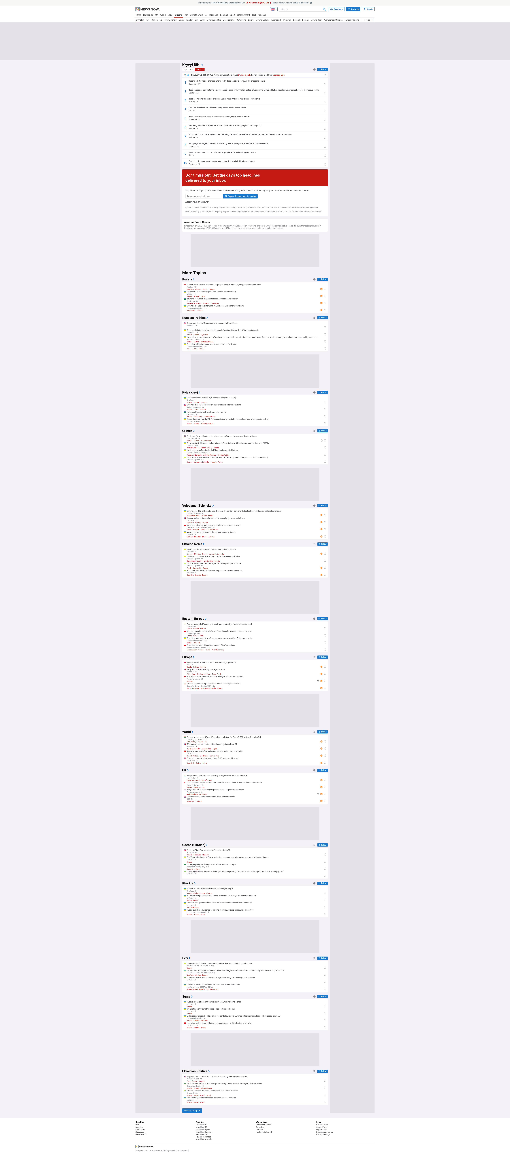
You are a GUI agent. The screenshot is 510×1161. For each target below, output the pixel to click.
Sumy (202, 20)
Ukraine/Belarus (262, 20)
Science (262, 15)
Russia (189, 335)
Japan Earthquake (193, 749)
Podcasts (204, 1020)
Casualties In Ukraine (194, 561)
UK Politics (203, 794)
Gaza (170, 15)
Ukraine (178, 15)
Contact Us (140, 1130)
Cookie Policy (321, 1127)
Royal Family (217, 674)
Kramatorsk (276, 20)
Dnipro (251, 20)
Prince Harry (191, 674)
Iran (186, 15)
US (206, 742)
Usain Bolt (190, 763)
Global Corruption (193, 529)
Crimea (155, 20)
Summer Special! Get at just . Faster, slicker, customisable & (253, 2)
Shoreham (190, 801)
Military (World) (206, 448)
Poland (195, 636)
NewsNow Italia (202, 1134)
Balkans (203, 628)
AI (206, 15)
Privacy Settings (323, 1134)
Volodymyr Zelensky (168, 20)
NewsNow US (201, 1127)
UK (156, 15)
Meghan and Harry (204, 674)
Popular (199, 69)
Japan (214, 749)
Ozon (203, 296)
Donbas (305, 20)
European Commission (195, 650)
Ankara (189, 416)
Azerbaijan (215, 303)
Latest (191, 69)
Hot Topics (148, 15)
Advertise (260, 1127)
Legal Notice (313, 207)
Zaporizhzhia (228, 20)
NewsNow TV (141, 1134)
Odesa (181, 20)
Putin (188, 349)
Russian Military (212, 989)
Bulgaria (190, 869)
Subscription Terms (324, 1132)
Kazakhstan (204, 756)
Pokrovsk (287, 20)
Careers (259, 1130)
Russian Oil (191, 310)
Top (185, 69)
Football (224, 15)
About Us (139, 1127)
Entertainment (243, 15)
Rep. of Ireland (207, 780)
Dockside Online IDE (264, 1132)
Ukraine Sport (316, 20)
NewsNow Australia (204, 1139)
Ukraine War (208, 561)
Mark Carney (191, 742)
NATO (202, 636)
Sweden (203, 667)
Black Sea (197, 855)
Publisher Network (263, 1125)
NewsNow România (204, 1132)
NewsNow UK (201, 1125)
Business (213, 15)
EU (199, 643)
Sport (232, 15)
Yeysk (189, 568)
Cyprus (189, 628)
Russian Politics (201, 289)
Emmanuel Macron (194, 537)
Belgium (190, 681)
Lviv (196, 20)
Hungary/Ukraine (352, 20)
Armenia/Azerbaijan (194, 303)
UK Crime (197, 787)
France (204, 537)
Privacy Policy (300, 207)
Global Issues (213, 529)
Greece (196, 628)
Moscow (203, 409)
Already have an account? (197, 202)
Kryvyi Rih (139, 20)
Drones (189, 296)
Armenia (206, 303)
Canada (200, 742)
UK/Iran (189, 787)
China (196, 409)
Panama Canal (206, 441)
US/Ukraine (241, 20)
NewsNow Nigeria (203, 1130)
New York (190, 975)
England (199, 801)
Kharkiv (189, 20)
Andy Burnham (192, 794)
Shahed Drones (199, 893)
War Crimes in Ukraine (333, 20)
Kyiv (147, 20)
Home (138, 15)
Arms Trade (198, 416)
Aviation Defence (207, 342)
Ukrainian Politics (214, 20)
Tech (254, 15)
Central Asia (214, 756)
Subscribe (139, 1132)
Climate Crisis (196, 15)
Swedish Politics (193, 667)
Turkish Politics (209, 416)
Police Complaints (193, 780)
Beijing (198, 763)
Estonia (203, 402)
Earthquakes (206, 749)
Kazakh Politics (192, 756)
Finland (196, 402)
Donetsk (296, 20)
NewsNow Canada (203, 1137)
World (163, 15)
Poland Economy (218, 650)
